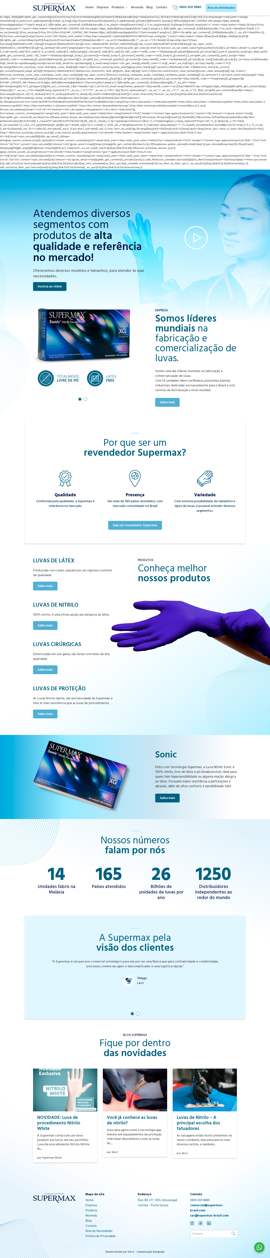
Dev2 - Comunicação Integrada (146, 1252)
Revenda (137, 8)
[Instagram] (200, 1223)
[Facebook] (192, 1223)
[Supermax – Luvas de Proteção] (54, 8)
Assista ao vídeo (50, 287)
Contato (161, 8)
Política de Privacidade (100, 1236)
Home (89, 8)
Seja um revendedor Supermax (135, 526)
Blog (149, 8)
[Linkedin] (209, 1223)
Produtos (118, 8)
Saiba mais (167, 403)
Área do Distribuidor (221, 8)
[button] (80, 399)
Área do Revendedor (99, 1231)
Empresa (103, 8)
